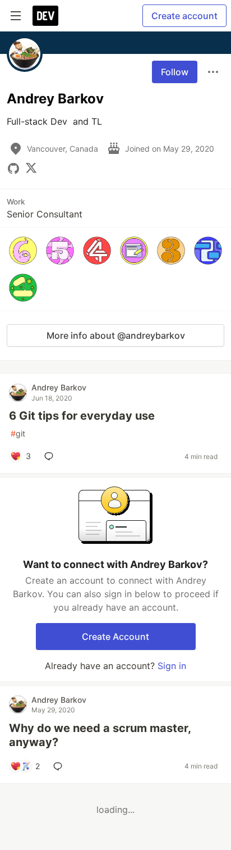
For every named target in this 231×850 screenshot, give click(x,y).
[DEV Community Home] (45, 15)
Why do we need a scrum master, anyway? (100, 735)
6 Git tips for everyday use (82, 415)
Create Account (115, 636)
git (18, 433)
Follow (174, 72)
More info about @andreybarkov (116, 335)
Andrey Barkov (58, 387)
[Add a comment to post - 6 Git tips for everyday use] (51, 456)
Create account (184, 15)
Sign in (172, 665)
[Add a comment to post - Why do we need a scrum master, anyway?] (60, 766)
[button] (23, 251)
